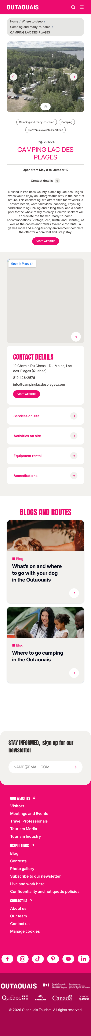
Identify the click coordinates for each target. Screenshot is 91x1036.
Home (14, 21)
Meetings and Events (29, 813)
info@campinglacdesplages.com (39, 384)
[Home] (23, 7)
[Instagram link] (23, 959)
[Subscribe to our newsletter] (74, 767)
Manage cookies (25, 931)
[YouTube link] (68, 959)
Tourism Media (23, 829)
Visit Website (45, 241)
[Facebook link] (7, 959)
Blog (14, 853)
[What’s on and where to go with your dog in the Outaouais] (45, 535)
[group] (45, 76)
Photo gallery (22, 868)
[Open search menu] (81, 7)
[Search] (73, 7)
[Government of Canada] (62, 997)
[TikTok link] (38, 959)
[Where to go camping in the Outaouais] (45, 622)
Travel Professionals (29, 821)
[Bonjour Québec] (84, 997)
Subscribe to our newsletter (35, 876)
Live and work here (27, 884)
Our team (18, 916)
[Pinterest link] (53, 959)
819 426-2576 (24, 377)
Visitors (17, 806)
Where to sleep (32, 21)
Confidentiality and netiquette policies (45, 891)
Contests (18, 861)
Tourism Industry (25, 836)
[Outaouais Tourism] (19, 986)
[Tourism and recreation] (15, 997)
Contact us (20, 923)
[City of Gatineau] (40, 997)
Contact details (42, 180)
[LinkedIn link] (84, 959)
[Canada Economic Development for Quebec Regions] (66, 986)
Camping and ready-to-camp (30, 27)
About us (18, 908)
